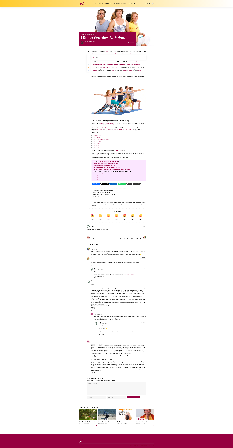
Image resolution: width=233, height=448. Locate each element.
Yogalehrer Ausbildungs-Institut (120, 53)
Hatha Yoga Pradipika (118, 129)
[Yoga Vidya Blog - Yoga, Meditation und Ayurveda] (81, 3)
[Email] (88, 67)
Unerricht (108, 203)
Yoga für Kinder (96, 145)
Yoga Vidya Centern (135, 61)
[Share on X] (88, 58)
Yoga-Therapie (119, 150)
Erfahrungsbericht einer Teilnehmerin (101, 176)
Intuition (139, 70)
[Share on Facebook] (88, 55)
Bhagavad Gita (109, 129)
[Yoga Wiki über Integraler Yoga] (126, 414)
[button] (147, 4)
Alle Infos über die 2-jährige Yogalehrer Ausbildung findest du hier (107, 167)
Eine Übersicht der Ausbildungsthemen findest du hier (104, 165)
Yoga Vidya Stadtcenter (127, 203)
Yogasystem (118, 67)
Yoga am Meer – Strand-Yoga (104, 421)
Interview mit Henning (98, 172)
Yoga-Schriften (99, 129)
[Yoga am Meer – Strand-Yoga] (107, 414)
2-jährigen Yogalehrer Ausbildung (98, 53)
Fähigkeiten (119, 78)
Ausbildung (108, 51)
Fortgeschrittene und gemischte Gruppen (101, 139)
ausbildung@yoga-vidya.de (128, 274)
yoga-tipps (141, 203)
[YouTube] (150, 441)
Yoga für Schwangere (97, 143)
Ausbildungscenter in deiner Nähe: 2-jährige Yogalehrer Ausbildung (107, 163)
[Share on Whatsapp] (88, 61)
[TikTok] (153, 441)
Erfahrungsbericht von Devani (100, 174)
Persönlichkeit (94, 203)
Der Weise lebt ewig (97, 196)
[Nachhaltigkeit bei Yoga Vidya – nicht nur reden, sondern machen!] (88, 414)
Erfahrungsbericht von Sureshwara (101, 178)
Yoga (98, 154)
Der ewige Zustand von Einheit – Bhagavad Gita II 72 (143, 422)
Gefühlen (130, 70)
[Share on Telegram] (88, 64)
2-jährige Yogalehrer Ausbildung (102, 61)
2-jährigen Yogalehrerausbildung (106, 123)
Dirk (87, 41)
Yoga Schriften (115, 203)
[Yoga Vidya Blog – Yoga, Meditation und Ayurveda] (81, 441)
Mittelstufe (143, 202)
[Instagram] (152, 441)
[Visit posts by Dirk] (82, 42)
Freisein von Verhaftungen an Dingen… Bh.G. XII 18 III (104, 194)
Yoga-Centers (113, 154)
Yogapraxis (112, 124)
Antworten (143, 248)
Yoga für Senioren (96, 147)
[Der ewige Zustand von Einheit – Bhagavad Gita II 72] (145, 414)
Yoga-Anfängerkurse (97, 135)
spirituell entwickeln (95, 69)
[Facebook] (148, 441)
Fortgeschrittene (132, 202)
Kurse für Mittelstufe (97, 137)
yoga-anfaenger (135, 203)
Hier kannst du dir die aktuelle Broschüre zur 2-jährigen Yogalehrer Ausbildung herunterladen (112, 169)
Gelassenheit (104, 78)
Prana (113, 70)
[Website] (145, 226)
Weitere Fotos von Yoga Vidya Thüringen (101, 192)
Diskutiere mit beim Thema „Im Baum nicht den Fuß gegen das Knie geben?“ (109, 188)
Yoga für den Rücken (97, 141)
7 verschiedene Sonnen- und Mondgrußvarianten (103, 190)
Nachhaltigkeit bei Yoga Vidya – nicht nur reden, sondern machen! (87, 422)
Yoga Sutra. (128, 129)
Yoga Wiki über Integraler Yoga (124, 421)
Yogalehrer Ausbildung (105, 67)
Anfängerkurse (121, 202)
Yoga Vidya (129, 53)
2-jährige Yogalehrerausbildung (99, 75)
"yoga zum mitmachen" (100, 202)
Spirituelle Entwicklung (101, 203)
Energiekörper (94, 70)
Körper (139, 69)
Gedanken (125, 70)
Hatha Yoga (91, 34)
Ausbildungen (84, 34)
